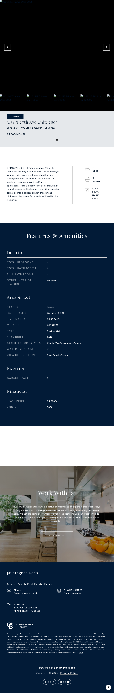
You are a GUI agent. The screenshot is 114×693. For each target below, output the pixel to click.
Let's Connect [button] (57, 535)
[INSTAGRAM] (53, 682)
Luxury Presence (64, 667)
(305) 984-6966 (72, 593)
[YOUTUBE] (68, 682)
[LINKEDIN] (61, 682)
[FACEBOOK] (46, 682)
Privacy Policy (69, 673)
